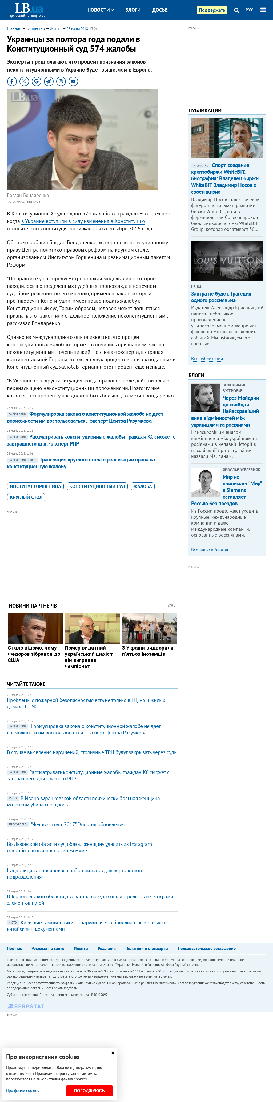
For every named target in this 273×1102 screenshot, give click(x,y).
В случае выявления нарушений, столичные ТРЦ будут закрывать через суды (92, 752)
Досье (160, 10)
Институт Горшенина (35, 486)
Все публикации (207, 358)
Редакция (107, 948)
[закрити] (112, 1053)
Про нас (14, 948)
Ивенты (81, 948)
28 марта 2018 (77, 28)
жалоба (142, 486)
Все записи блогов (209, 550)
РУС (250, 10)
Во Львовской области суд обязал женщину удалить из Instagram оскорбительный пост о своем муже (79, 847)
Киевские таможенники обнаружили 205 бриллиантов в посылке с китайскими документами (88, 925)
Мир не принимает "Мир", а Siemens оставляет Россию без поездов (226, 490)
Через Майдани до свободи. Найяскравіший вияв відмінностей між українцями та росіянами (225, 411)
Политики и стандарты (146, 948)
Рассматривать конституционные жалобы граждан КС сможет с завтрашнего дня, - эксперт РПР (91, 440)
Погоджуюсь (89, 1090)
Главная (14, 28)
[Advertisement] (92, 552)
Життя (56, 28)
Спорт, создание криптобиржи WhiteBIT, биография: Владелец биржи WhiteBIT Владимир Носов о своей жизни (225, 178)
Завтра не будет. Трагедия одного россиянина (221, 297)
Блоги (133, 10)
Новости (98, 10)
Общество (35, 28)
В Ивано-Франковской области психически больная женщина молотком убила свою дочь (83, 801)
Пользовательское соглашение (207, 948)
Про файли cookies (22, 1090)
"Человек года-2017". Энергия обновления (67, 824)
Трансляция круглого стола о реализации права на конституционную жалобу (81, 463)
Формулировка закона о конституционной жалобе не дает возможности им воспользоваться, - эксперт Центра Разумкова (85, 417)
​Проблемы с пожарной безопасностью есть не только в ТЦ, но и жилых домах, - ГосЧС (86, 703)
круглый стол (26, 497)
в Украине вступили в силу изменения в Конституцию (83, 221)
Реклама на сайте (47, 948)
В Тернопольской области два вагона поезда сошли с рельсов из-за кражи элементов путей (90, 899)
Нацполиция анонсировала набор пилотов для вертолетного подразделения (75, 873)
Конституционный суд (97, 486)
